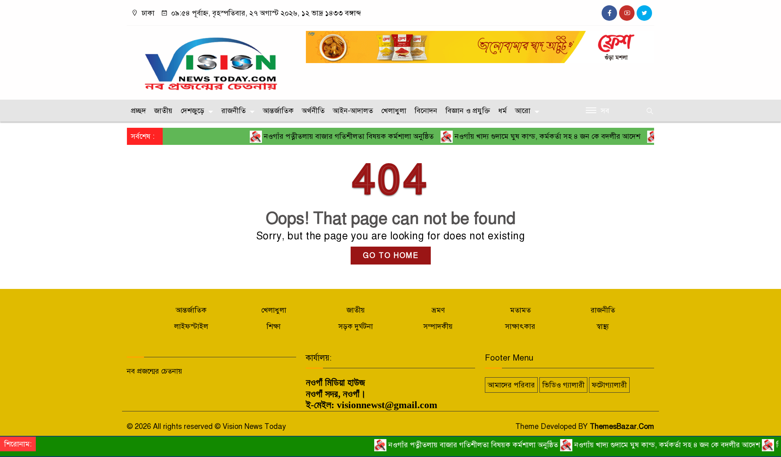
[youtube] (627, 13)
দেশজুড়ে (192, 110)
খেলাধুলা (393, 110)
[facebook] (609, 13)
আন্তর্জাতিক (278, 110)
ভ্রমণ (438, 310)
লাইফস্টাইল (191, 326)
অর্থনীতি (313, 110)
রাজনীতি (233, 110)
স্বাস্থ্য (602, 326)
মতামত (520, 310)
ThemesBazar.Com (622, 426)
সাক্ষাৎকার (520, 326)
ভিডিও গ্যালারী (563, 384)
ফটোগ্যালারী (609, 384)
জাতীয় (163, 110)
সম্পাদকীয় (438, 326)
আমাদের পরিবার (511, 384)
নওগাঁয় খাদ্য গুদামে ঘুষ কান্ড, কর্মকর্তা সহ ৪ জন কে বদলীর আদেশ (534, 136)
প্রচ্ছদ (138, 110)
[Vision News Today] (211, 60)
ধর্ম (502, 110)
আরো (522, 110)
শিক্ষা (273, 326)
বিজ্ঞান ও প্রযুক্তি (467, 110)
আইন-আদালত (353, 110)
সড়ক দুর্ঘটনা (355, 326)
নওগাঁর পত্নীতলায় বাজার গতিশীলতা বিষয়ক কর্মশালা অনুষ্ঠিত (336, 136)
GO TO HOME (391, 255)
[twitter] (644, 13)
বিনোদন (425, 110)
